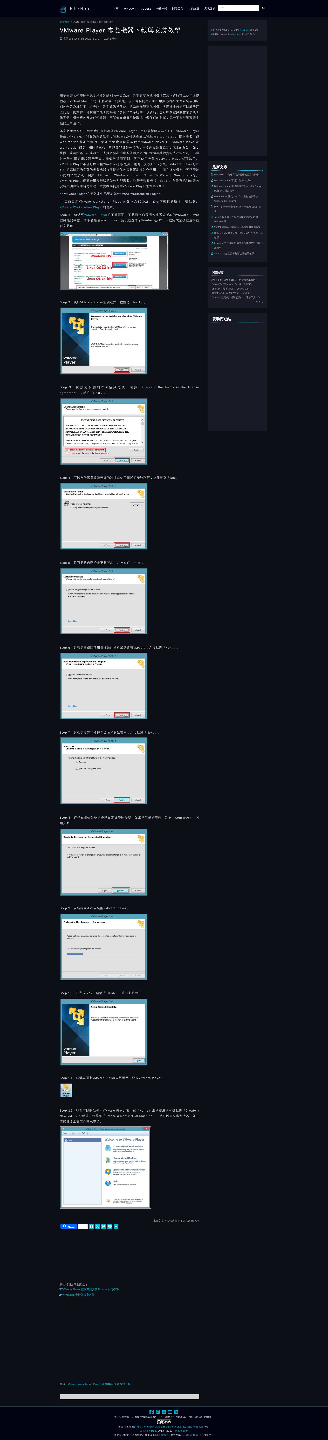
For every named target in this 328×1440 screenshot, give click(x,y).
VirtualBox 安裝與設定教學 (78, 1295)
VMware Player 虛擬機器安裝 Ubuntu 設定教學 (90, 1289)
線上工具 (243, 284)
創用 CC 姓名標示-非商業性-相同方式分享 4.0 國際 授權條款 (169, 1426)
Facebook (244, 30)
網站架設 (235, 297)
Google (146, 8)
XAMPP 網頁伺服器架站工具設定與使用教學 (237, 227)
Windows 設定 (218, 297)
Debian (215, 284)
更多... (259, 301)
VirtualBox (229, 279)
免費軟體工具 (122, 1384)
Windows (130, 8)
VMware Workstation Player (81, 207)
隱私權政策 (181, 1430)
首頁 (116, 8)
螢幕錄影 (227, 288)
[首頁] (65, 9)
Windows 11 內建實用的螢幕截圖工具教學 (236, 174)
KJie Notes (81, 8)
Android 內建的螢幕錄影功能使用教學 (234, 253)
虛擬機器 (107, 1384)
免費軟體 (161, 8)
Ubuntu (240, 288)
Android (215, 279)
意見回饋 (209, 8)
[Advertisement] (129, 69)
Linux (214, 288)
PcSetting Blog (190, 1435)
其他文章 (193, 8)
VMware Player (95, 215)
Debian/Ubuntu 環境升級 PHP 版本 (232, 180)
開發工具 (177, 8)
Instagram (234, 34)
